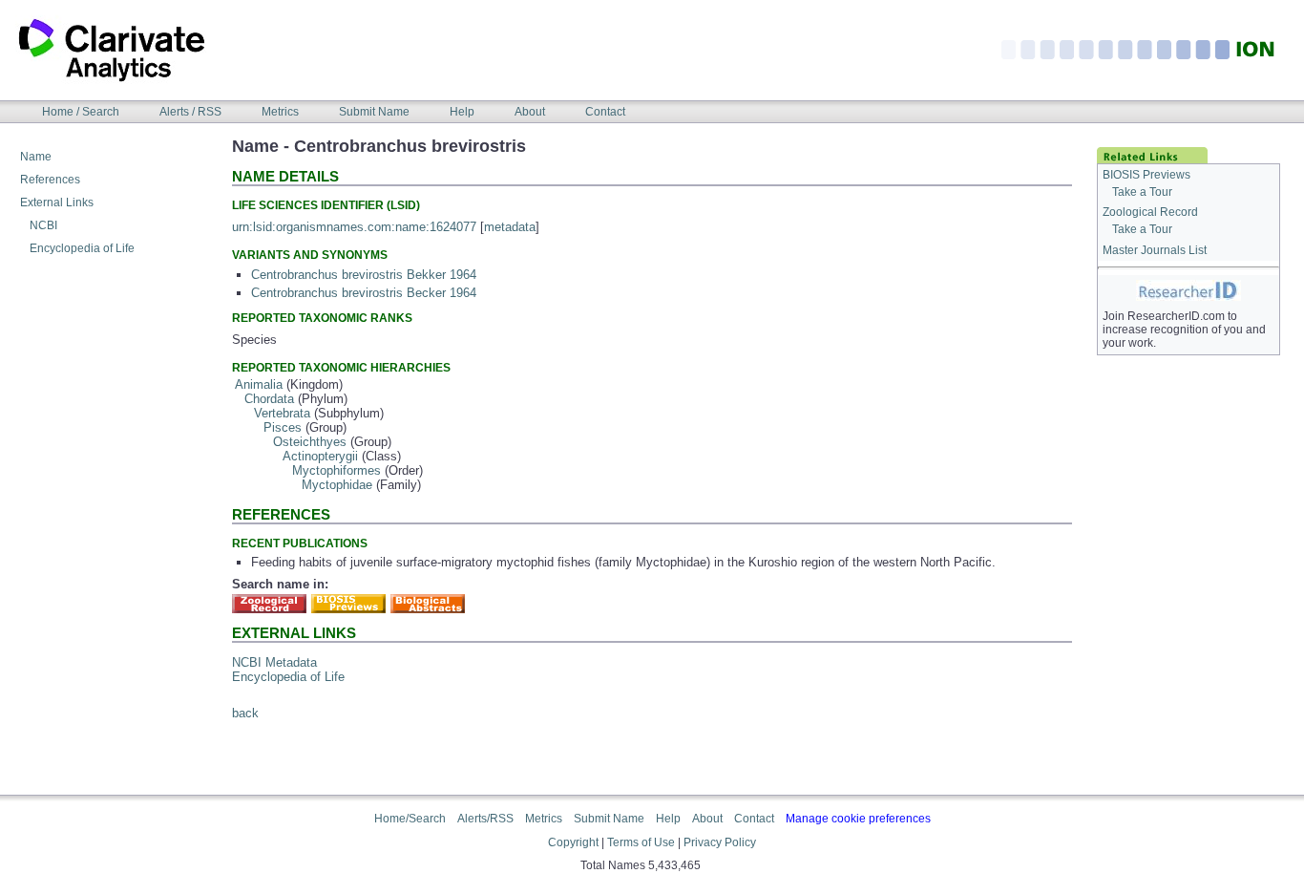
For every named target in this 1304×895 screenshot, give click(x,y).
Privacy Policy (720, 842)
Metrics (280, 111)
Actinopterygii (320, 456)
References (50, 179)
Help (462, 111)
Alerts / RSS (190, 111)
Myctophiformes (336, 470)
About (530, 111)
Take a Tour (1142, 192)
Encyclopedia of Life (82, 248)
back (245, 713)
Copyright (573, 842)
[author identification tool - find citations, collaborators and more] (1188, 289)
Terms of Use (641, 842)
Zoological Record (1150, 212)
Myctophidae (337, 485)
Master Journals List (1155, 250)
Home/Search (410, 818)
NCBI (43, 225)
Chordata (269, 399)
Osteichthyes (310, 442)
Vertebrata (282, 413)
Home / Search (80, 111)
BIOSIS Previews (1146, 174)
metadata (510, 227)
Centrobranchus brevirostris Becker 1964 (363, 293)
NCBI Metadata (274, 662)
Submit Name (374, 111)
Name (36, 156)
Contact (605, 111)
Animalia (259, 384)
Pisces (282, 427)
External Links (57, 202)
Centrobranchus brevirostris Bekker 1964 (363, 274)
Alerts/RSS (485, 818)
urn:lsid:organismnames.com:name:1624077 (354, 227)
